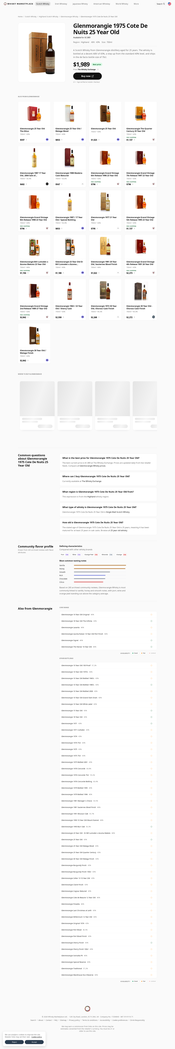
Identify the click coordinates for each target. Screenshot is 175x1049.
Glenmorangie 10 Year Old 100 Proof (75, 665)
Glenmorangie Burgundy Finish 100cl (76, 872)
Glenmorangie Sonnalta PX (72, 955)
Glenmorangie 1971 (69, 723)
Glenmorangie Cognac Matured (74, 891)
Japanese (80, 4)
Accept (34, 1042)
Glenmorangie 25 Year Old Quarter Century (78, 852)
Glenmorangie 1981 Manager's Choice (76, 801)
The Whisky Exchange (91, 481)
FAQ (56, 1020)
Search (33, 1020)
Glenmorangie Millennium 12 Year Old (76, 917)
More (136, 4)
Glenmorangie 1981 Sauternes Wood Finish (78, 807)
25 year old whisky (119, 530)
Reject (14, 1042)
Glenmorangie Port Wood (71, 930)
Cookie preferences (120, 1020)
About (40, 1020)
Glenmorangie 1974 (69, 736)
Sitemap (63, 1020)
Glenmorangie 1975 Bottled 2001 (74, 762)
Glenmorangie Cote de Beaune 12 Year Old (78, 897)
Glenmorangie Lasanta (70, 627)
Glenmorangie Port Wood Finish (74, 936)
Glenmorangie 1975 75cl (71, 756)
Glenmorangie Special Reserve (73, 962)
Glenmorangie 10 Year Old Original (75, 614)
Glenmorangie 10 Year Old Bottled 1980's (77, 685)
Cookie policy (36, 1037)
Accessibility (105, 1020)
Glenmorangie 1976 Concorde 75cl (75, 775)
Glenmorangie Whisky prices (92, 465)
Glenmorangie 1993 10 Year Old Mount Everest (80, 820)
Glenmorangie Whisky (69, 16)
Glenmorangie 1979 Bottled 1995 (74, 788)
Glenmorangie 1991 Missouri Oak (74, 814)
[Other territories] (169, 3)
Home (20, 16)
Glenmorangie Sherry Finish (72, 943)
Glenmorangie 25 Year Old (71, 839)
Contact (49, 1020)
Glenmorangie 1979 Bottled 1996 (74, 794)
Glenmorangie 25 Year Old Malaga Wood (77, 846)
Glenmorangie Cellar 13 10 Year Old (75, 878)
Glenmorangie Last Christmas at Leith (76, 910)
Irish (61, 4)
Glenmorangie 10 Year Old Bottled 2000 (77, 691)
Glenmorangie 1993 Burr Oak (73, 826)
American (101, 4)
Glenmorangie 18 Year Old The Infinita (76, 621)
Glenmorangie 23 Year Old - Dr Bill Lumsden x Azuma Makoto (85, 833)
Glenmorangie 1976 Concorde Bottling (76, 781)
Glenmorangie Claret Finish (72, 885)
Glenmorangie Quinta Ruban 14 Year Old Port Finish (82, 634)
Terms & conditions (90, 1020)
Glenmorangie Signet (69, 640)
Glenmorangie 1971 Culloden (73, 730)
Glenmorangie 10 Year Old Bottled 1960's (77, 678)
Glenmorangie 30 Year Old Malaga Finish (77, 859)
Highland (91, 496)
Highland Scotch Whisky (48, 16)
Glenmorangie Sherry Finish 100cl (74, 949)
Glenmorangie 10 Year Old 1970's (74, 672)
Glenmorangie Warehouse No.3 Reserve (77, 975)
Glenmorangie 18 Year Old (71, 717)
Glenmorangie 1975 (69, 749)
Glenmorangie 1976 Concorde (73, 768)
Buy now (85, 76)
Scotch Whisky (30, 16)
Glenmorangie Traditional (71, 968)
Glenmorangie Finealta (70, 904)
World (122, 4)
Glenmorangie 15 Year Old (71, 710)
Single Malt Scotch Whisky (118, 512)
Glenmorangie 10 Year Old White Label (76, 704)
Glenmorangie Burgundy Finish (74, 865)
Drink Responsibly (137, 1020)
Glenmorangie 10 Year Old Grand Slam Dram (79, 698)
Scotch (42, 4)
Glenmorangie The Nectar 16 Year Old (76, 647)
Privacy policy (74, 1020)
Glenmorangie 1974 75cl (71, 743)
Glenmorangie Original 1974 (72, 923)
